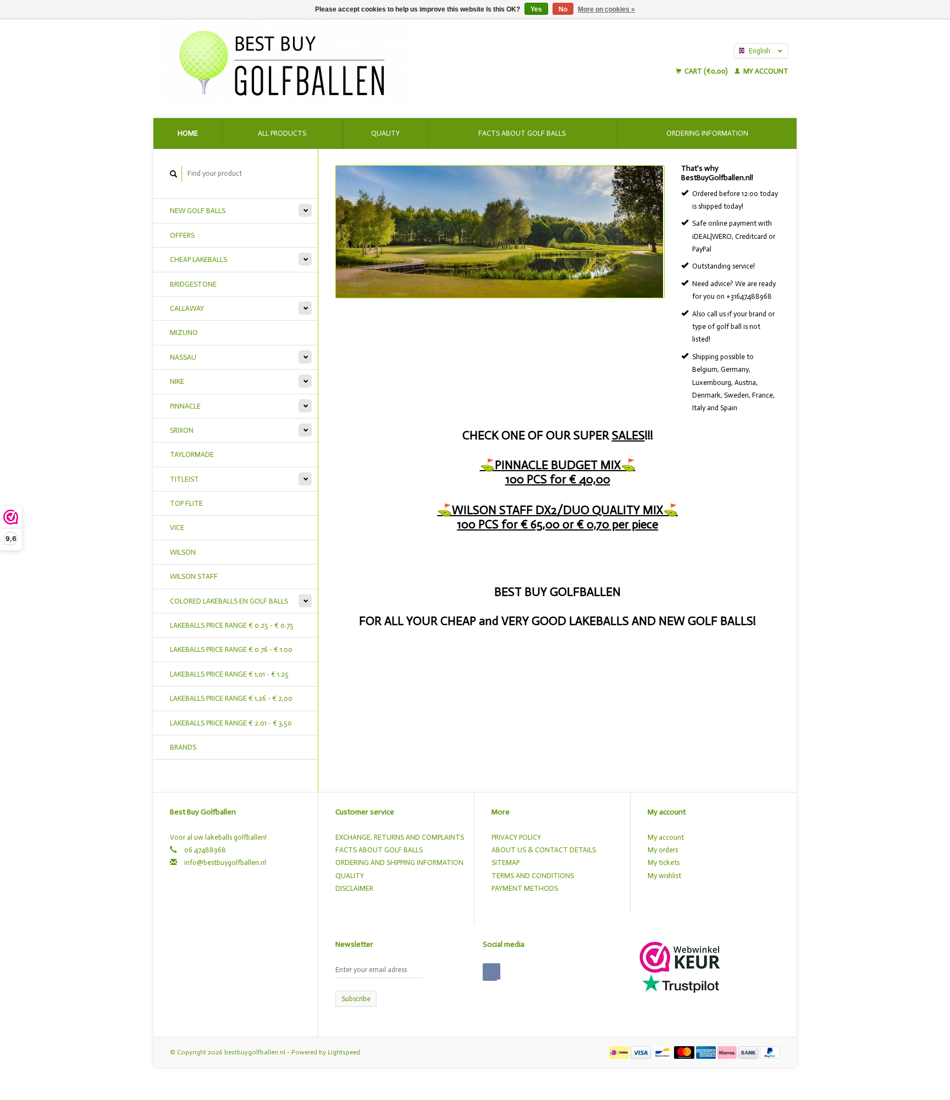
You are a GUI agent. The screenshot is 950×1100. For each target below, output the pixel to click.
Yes (536, 9)
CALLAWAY (187, 308)
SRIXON (182, 430)
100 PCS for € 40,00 (557, 479)
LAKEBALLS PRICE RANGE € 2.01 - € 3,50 (231, 723)
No (563, 9)
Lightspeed (344, 1052)
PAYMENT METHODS (524, 888)
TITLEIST (184, 479)
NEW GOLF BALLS (197, 210)
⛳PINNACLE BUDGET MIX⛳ (558, 464)
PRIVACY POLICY (516, 837)
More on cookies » (606, 9)
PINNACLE (185, 406)
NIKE (177, 381)
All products (282, 133)
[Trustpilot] (680, 983)
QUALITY (349, 876)
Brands (183, 747)
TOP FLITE (186, 503)
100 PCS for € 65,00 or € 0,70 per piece (557, 524)
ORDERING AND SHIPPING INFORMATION (399, 862)
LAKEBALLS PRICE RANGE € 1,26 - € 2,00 (231, 698)
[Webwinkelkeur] (679, 956)
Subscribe (356, 999)
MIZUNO (184, 332)
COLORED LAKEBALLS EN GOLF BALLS (229, 601)
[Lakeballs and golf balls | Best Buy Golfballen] (377, 60)
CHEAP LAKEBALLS (198, 259)
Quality (385, 133)
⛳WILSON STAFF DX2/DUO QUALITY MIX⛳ (557, 509)
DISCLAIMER (354, 888)
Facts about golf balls (522, 133)
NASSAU (183, 357)
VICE (177, 527)
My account (765, 71)
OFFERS (182, 235)
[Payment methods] (620, 1052)
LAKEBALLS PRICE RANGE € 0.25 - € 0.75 (232, 625)
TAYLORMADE (192, 454)
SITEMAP (505, 862)
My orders (663, 850)
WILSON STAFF (194, 576)
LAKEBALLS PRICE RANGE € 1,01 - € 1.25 (229, 674)
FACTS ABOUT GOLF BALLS (379, 850)
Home (188, 133)
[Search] (173, 174)
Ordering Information (707, 133)
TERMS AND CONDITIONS (532, 876)
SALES (628, 435)
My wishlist (664, 876)
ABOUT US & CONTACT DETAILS (543, 850)
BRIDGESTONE (193, 284)
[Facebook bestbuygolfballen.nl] (491, 972)
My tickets (664, 862)
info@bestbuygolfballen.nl (225, 862)
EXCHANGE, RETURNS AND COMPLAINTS (399, 837)
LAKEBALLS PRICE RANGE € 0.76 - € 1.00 (231, 649)
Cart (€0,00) (706, 71)
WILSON (183, 552)
